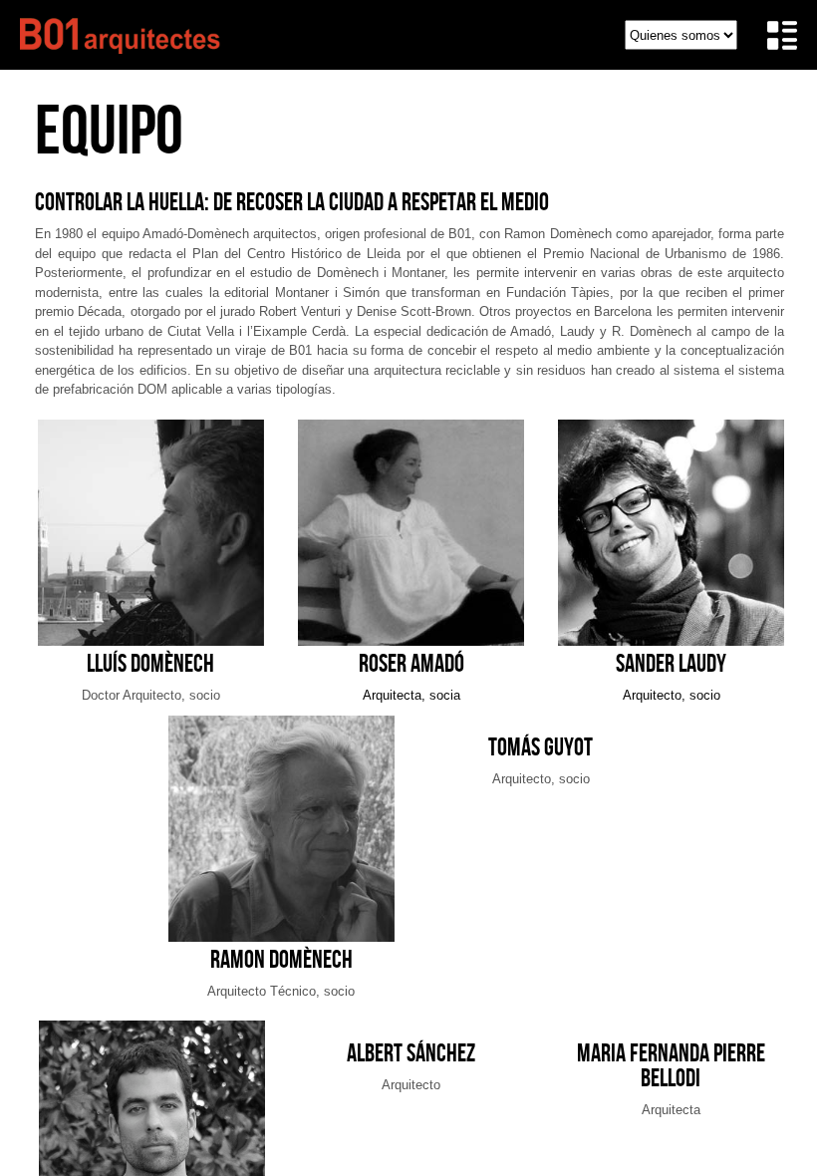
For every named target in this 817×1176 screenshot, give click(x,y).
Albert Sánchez (411, 1052)
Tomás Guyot (540, 747)
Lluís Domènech (150, 663)
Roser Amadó (411, 663)
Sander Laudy (671, 663)
